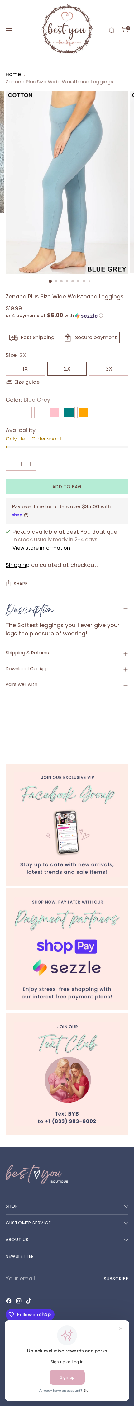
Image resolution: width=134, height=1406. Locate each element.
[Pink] (54, 412)
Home (13, 74)
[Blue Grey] (11, 412)
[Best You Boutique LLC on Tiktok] (29, 1302)
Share (21, 584)
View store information (41, 547)
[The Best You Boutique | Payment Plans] (67, 949)
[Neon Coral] (26, 412)
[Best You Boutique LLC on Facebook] (9, 1302)
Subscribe (116, 1279)
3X (108, 369)
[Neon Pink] (40, 412)
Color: (28, 400)
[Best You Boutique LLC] (67, 30)
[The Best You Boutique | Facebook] (67, 824)
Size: (16, 355)
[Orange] (83, 412)
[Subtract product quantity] (11, 464)
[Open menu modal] (8, 30)
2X (67, 369)
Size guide (27, 382)
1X (25, 369)
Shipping (18, 565)
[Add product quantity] (30, 464)
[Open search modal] (111, 30)
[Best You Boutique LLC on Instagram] (19, 1302)
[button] (67, 315)
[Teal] (69, 412)
